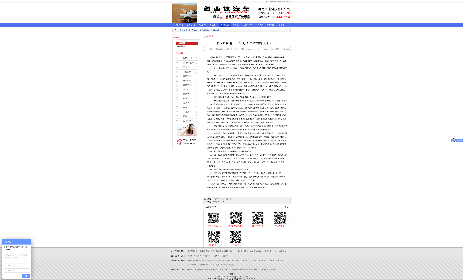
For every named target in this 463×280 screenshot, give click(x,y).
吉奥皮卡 (282, 251)
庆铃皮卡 (209, 251)
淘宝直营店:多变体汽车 (274, 2)
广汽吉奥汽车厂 (217, 265)
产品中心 (214, 25)
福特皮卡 (243, 269)
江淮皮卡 (239, 251)
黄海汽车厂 (227, 261)
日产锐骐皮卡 (218, 251)
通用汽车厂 (209, 256)
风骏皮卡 (214, 269)
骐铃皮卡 (268, 251)
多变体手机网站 (242, 277)
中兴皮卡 (275, 251)
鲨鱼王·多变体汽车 (224, 279)
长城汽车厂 (200, 261)
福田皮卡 (246, 251)
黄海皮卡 (253, 251)
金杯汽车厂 (236, 261)
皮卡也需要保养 (218, 202)
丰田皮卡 (221, 269)
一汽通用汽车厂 (205, 265)
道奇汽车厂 (218, 256)
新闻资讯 (204, 30)
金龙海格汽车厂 (229, 265)
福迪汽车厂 (272, 261)
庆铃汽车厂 (191, 261)
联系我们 (282, 25)
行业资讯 (225, 25)
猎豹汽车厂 (281, 261)
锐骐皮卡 (235, 269)
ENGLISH (191, 25)
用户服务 (271, 25)
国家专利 (236, 25)
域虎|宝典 (201, 251)
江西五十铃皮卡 (229, 251)
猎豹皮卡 (257, 269)
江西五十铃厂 (193, 265)
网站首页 (179, 25)
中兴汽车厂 (254, 261)
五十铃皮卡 (206, 269)
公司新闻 (215, 30)
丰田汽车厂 (191, 256)
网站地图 (287, 2)
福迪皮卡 (260, 251)
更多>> (288, 207)
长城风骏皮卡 (192, 251)
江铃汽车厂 (209, 261)
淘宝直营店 (230, 277)
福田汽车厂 (245, 261)
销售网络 (259, 25)
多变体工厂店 (220, 277)
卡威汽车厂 (263, 261)
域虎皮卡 (228, 269)
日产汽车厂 (200, 256)
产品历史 (202, 25)
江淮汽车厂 (218, 261)
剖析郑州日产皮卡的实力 (222, 199)
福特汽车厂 (227, 256)
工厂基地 (248, 25)
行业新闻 (181, 46)
